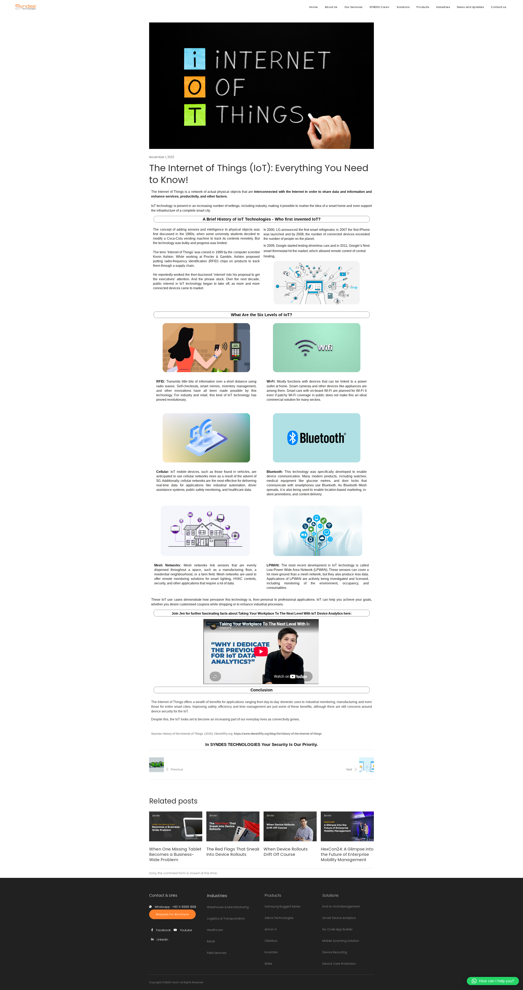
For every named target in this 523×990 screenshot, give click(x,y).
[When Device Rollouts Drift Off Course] (290, 826)
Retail (211, 941)
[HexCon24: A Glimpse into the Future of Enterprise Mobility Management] (347, 826)
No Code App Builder (337, 929)
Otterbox (271, 941)
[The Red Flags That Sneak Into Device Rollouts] (232, 826)
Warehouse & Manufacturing (228, 907)
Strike (268, 964)
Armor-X (271, 929)
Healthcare (215, 930)
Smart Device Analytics (339, 918)
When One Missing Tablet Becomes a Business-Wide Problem (175, 854)
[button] (493, 981)
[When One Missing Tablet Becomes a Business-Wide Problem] (175, 826)
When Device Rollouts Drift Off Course (286, 851)
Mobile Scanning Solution (340, 941)
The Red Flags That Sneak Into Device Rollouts (232, 851)
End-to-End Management (341, 906)
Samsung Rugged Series (282, 906)
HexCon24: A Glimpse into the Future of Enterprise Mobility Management (347, 854)
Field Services (216, 953)
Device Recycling (334, 952)
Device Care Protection (339, 964)
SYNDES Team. (171, 982)
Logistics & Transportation (226, 918)
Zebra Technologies (279, 918)
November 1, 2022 (161, 157)
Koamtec (271, 952)
